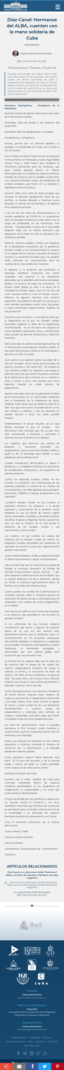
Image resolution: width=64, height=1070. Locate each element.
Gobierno (34, 1037)
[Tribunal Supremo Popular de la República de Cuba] (32, 951)
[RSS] (45, 1054)
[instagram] (31, 1054)
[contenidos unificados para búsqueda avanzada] (41, 979)
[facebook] (18, 1054)
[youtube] (25, 1054)
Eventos (37, 68)
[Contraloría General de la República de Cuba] (50, 965)
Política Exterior (19, 68)
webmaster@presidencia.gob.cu (32, 1029)
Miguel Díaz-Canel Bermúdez (34, 892)
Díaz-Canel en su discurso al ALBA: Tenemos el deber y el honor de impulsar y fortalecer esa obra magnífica (32, 875)
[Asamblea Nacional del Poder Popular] (14, 965)
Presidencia (19, 1037)
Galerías (40, 1042)
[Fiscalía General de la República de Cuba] (23, 979)
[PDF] (6, 1066)
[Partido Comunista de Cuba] (32, 965)
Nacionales (32, 44)
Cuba (30, 1042)
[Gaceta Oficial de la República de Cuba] (50, 951)
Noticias (46, 1037)
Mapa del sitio (31, 1046)
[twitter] (38, 1054)
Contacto (52, 1042)
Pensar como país (15, 1042)
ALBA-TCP (50, 68)
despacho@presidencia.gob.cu (32, 997)
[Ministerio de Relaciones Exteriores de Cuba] (14, 951)
